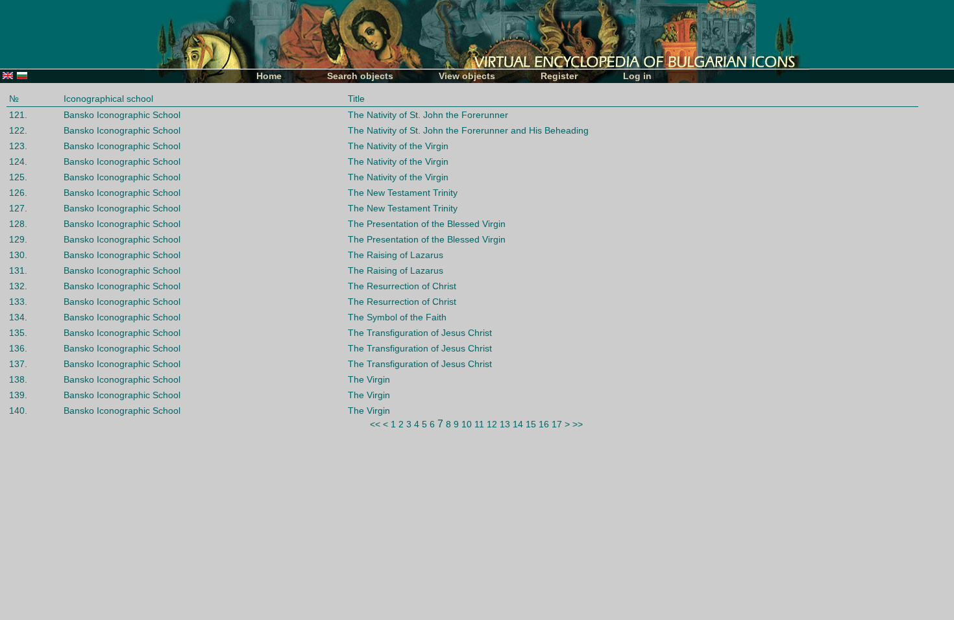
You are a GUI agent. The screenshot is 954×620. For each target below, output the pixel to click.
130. (18, 255)
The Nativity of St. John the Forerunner (428, 115)
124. (18, 161)
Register (559, 76)
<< (375, 424)
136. (18, 348)
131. (18, 270)
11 (479, 424)
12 (492, 424)
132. (18, 286)
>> (577, 424)
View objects (467, 76)
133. (18, 301)
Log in (637, 76)
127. (18, 208)
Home (269, 76)
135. (18, 333)
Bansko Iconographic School (122, 115)
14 (518, 424)
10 (466, 424)
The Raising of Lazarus (395, 255)
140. (18, 410)
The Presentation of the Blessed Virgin (427, 224)
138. (18, 379)
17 (557, 424)
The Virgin (369, 379)
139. (18, 395)
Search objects (360, 76)
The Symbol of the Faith (397, 317)
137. (18, 364)
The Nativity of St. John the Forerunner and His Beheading (468, 130)
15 (531, 424)
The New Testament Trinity (403, 192)
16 (544, 424)
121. (18, 115)
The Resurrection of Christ (402, 286)
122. (18, 130)
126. (18, 192)
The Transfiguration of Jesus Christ (420, 333)
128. (18, 224)
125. (18, 177)
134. (18, 317)
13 (505, 424)
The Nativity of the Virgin (398, 146)
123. (18, 146)
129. (18, 239)
